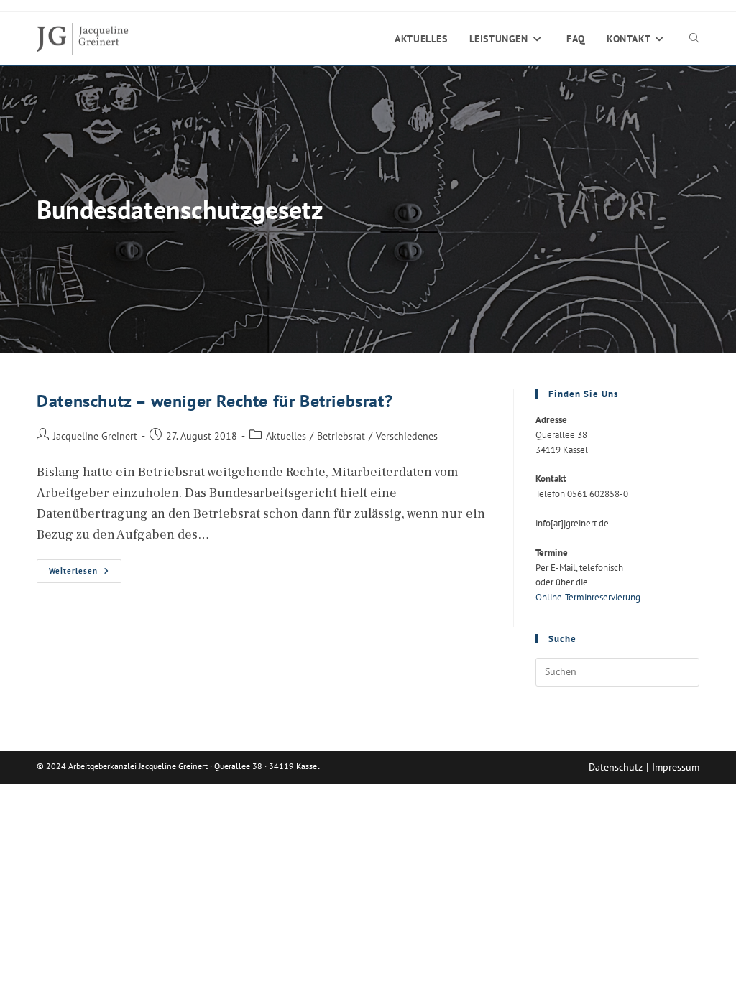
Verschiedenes (407, 435)
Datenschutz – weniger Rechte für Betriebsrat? (214, 401)
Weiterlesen (85, 574)
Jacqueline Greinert (95, 435)
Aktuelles (286, 435)
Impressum (675, 767)
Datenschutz (616, 767)
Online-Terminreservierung (587, 597)
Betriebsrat (341, 435)
